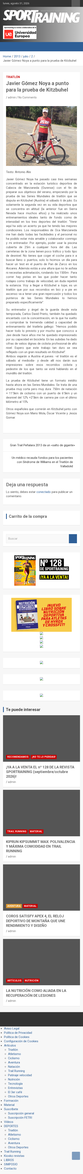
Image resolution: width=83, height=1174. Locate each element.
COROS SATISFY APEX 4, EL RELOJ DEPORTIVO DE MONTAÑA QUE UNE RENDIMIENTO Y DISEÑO (35, 921)
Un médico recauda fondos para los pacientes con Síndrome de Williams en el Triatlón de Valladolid (42, 462)
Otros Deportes (18, 1096)
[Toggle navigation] (8, 46)
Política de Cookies (16, 1037)
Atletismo (14, 1054)
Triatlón (13, 77)
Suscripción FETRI (20, 1117)
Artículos (14, 980)
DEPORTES (11, 1126)
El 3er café (15, 1092)
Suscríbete (11, 1109)
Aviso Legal (11, 1028)
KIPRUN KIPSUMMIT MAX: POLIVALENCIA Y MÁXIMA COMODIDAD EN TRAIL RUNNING (40, 846)
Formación (11, 1100)
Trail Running (16, 831)
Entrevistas (15, 1088)
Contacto (10, 1168)
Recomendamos (17, 756)
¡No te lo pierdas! (43, 756)
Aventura (14, 906)
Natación (14, 1067)
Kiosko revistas (14, 1156)
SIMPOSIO (11, 1164)
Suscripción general (21, 1113)
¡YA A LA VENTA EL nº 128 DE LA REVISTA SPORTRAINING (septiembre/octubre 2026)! (40, 772)
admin (12, 97)
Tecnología (15, 1083)
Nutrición (31, 980)
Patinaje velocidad (20, 1075)
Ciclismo (14, 1058)
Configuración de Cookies (21, 1041)
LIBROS (9, 1160)
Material (36, 831)
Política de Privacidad (18, 1033)
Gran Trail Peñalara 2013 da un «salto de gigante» (42, 445)
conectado (43, 492)
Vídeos (8, 1122)
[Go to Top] (76, 1156)
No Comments (27, 97)
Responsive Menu (76, 3)
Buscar (73, 538)
